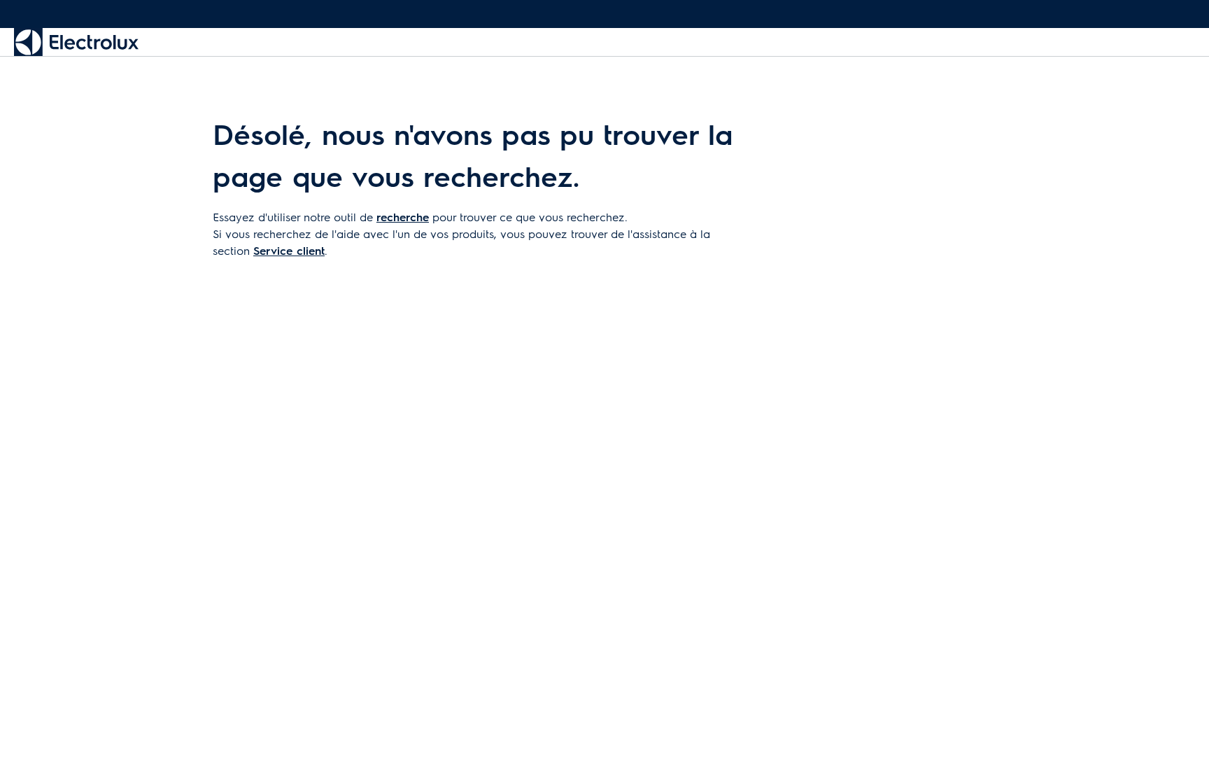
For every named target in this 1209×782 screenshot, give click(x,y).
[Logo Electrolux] (76, 42)
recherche (402, 216)
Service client (289, 250)
